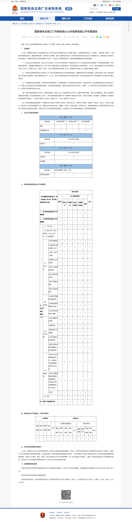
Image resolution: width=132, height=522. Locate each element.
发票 (114, 12)
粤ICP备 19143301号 (71, 518)
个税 (97, 12)
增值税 (100, 12)
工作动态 (88, 18)
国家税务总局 (106, 1)
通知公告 (66, 18)
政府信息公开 (40, 23)
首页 (22, 18)
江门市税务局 (23, 23)
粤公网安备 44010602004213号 (86, 518)
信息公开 (44, 18)
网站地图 (51, 512)
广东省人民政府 (116, 1)
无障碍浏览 (23, 1)
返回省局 (110, 18)
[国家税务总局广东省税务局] (37, 9)
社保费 (110, 12)
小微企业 (105, 12)
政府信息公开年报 (50, 23)
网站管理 (59, 512)
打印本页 (84, 37)
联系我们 (66, 512)
